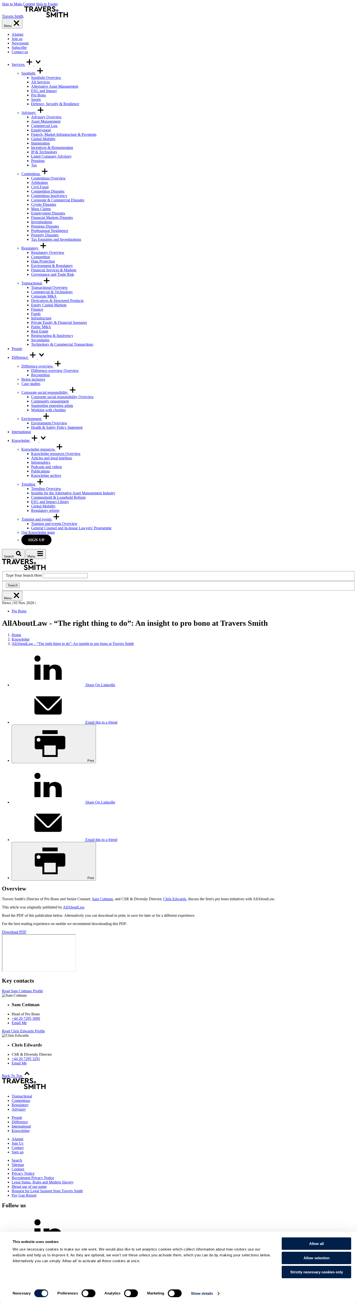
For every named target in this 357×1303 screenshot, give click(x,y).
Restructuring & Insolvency (52, 336)
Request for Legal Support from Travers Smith (47, 1191)
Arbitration (39, 182)
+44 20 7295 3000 (26, 1018)
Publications (40, 471)
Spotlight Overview (46, 78)
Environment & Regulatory (52, 266)
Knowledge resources (38, 449)
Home (16, 635)
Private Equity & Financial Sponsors (59, 322)
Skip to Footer (47, 4)
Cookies (18, 1169)
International (21, 432)
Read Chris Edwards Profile (23, 1031)
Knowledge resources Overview (56, 454)
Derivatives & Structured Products (57, 301)
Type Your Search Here (24, 575)
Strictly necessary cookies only (316, 1272)
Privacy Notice (23, 1173)
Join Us (17, 1143)
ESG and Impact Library (50, 502)
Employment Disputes (48, 213)
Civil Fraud (40, 187)
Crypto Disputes (43, 204)
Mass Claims (41, 209)
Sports (36, 99)
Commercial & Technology (52, 292)
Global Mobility (43, 139)
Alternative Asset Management (54, 86)
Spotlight (28, 73)
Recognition (40, 375)
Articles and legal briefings (51, 458)
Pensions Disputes (45, 226)
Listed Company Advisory (51, 156)
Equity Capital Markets (49, 305)
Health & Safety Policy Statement (57, 427)
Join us (17, 39)
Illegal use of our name (29, 1186)
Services (19, 64)
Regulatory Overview (47, 252)
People (17, 349)
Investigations (41, 222)
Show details (202, 1293)
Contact (18, 1148)
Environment (31, 419)
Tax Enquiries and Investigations (56, 239)
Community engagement (50, 401)
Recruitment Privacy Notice (33, 1178)
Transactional (32, 283)
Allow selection (317, 1258)
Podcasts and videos (46, 467)
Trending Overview (46, 489)
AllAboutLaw (73, 907)
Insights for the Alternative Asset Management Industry (73, 493)
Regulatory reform (45, 510)
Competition (40, 257)
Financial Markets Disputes (52, 217)
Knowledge (21, 440)
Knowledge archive (46, 475)
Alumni (17, 34)
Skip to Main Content (18, 4)
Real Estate (39, 331)
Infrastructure (41, 318)
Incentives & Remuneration (52, 148)
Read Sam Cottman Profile (22, 991)
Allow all (316, 1244)
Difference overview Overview (55, 371)
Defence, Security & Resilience (55, 104)
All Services (40, 82)
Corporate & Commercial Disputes (57, 200)
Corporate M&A (44, 296)
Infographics (40, 462)
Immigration (40, 143)
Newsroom (20, 43)
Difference (20, 357)
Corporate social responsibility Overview (62, 397)
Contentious (31, 174)
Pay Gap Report (24, 1195)
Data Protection (43, 261)
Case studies (30, 384)
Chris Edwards (174, 899)
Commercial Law (44, 126)
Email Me (19, 1023)
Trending (28, 484)
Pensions (38, 161)
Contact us (20, 52)
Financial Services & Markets (53, 270)
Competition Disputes (47, 191)
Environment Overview (49, 423)
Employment (41, 130)
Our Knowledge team (38, 532)
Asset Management (45, 121)
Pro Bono (38, 95)
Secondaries (40, 340)
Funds (36, 314)
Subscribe (19, 47)
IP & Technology (44, 152)
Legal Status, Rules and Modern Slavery (43, 1182)
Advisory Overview (46, 117)
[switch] (88, 1293)
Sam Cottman (102, 899)
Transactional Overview (49, 287)
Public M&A (41, 327)
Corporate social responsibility (45, 392)
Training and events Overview (54, 524)
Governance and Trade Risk (52, 274)
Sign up (36, 540)
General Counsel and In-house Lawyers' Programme (71, 528)
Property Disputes (45, 235)
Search (13, 585)
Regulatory (30, 248)
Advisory (29, 113)
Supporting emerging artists (52, 405)
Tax (34, 165)
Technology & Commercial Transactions (62, 344)
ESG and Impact (44, 91)
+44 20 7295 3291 (26, 1059)
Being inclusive (33, 379)
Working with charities (48, 410)
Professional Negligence (49, 231)
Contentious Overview (48, 178)
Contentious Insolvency (49, 196)
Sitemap (18, 1165)
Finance (37, 309)
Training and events (36, 519)
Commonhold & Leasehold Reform (58, 497)
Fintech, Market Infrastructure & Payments (63, 134)
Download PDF (14, 932)
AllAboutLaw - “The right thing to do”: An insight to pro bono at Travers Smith (73, 644)
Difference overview (37, 366)
